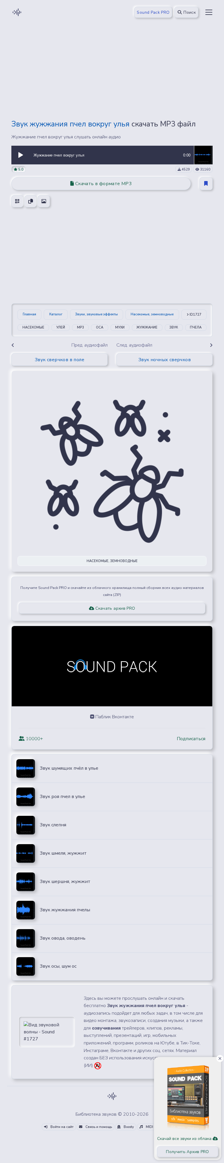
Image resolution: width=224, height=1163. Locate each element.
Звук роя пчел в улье (62, 796)
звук (173, 327)
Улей (60, 327)
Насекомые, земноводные (152, 314)
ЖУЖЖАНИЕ (147, 327)
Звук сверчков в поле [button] (59, 360)
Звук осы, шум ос (58, 966)
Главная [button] (29, 314)
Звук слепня (53, 825)
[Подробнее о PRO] (187, 1095)
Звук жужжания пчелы (65, 910)
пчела (196, 327)
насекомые (33, 327)
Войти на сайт (62, 1127)
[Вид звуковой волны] (47, 1031)
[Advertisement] (112, 73)
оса (99, 327)
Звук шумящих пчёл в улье (69, 768)
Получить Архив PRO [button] (187, 1152)
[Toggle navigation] (209, 12)
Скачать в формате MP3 (103, 183)
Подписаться (191, 739)
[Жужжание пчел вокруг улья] (203, 155)
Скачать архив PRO (114, 608)
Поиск (189, 12)
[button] (20, 155)
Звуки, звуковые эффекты (96, 314)
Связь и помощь (98, 1127)
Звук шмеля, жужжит (63, 853)
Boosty (128, 1127)
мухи (120, 327)
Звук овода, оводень (62, 938)
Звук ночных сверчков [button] (164, 360)
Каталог (55, 314)
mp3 (80, 327)
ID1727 (195, 314)
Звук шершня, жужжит (65, 881)
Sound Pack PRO (153, 12)
